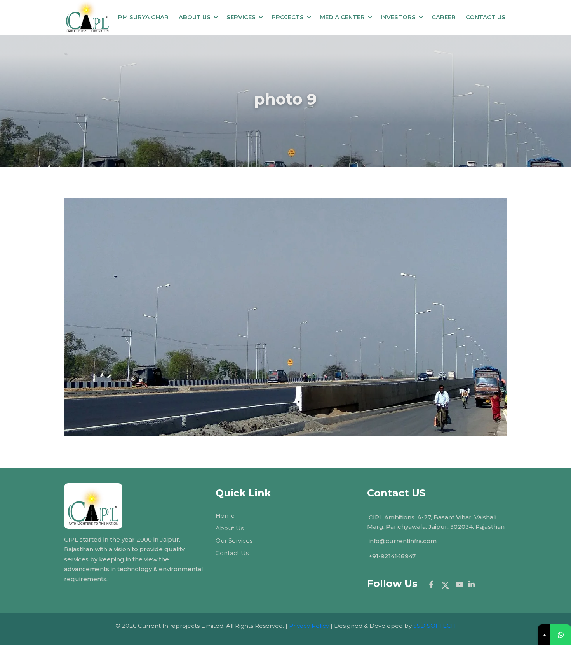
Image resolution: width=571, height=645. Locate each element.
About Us (195, 17)
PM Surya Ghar (143, 17)
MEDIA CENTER (342, 17)
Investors (398, 17)
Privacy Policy (309, 625)
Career (444, 17)
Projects (288, 17)
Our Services (234, 540)
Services (241, 17)
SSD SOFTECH (434, 625)
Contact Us (232, 553)
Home (225, 515)
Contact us (485, 17)
